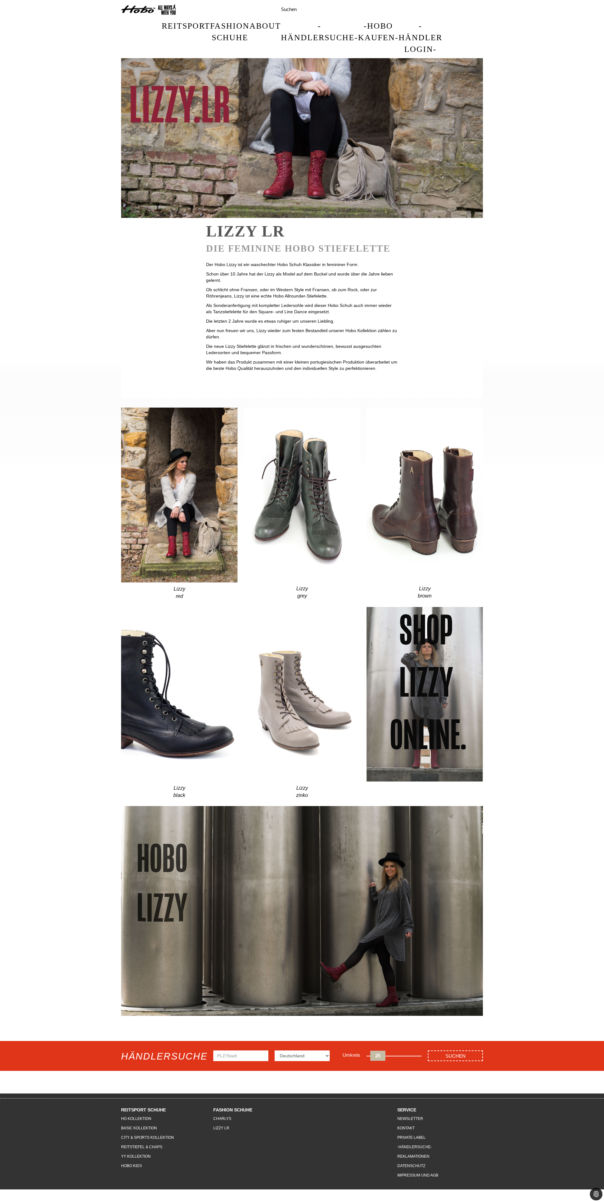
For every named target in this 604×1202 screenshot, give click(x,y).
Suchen (455, 1056)
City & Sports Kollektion (147, 1137)
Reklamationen (413, 1156)
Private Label (411, 1137)
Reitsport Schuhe (143, 1109)
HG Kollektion (136, 1118)
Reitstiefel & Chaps (141, 1147)
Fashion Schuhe (229, 31)
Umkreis (351, 1055)
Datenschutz (411, 1166)
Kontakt (406, 1128)
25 (377, 1055)
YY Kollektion (136, 1156)
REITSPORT (186, 26)
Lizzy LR (221, 1128)
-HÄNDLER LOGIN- (420, 37)
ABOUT (265, 26)
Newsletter (410, 1118)
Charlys (222, 1118)
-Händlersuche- (319, 31)
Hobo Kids (131, 1166)
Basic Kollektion (139, 1128)
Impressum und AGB (417, 1175)
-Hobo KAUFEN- (378, 31)
